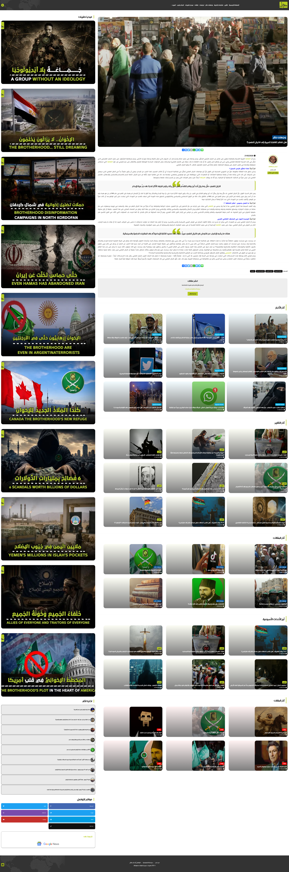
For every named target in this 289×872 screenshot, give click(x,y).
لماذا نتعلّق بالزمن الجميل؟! (239, 168)
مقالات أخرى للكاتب (273, 173)
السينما (252, 271)
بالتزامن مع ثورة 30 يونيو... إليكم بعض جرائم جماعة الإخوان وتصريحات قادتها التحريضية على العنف (68, 790)
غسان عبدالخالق (273, 166)
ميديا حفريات (189, 5)
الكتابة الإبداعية (260, 271)
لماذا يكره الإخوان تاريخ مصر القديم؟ (82, 710)
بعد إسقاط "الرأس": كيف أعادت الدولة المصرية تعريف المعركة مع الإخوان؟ (73, 760)
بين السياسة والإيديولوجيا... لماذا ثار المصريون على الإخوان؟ (77, 730)
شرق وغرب (180, 5)
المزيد (174, 5)
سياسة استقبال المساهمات (192, 289)
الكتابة (218, 225)
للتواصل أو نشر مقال (135, 862)
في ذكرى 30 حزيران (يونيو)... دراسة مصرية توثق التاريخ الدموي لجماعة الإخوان (72, 770)
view (285, 315)
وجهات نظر (209, 5)
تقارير (226, 5)
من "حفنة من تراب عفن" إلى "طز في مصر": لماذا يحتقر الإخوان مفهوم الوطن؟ (72, 720)
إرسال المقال (192, 294)
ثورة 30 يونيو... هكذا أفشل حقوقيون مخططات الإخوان (77, 780)
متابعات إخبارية (218, 5)
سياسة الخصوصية (148, 862)
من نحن (157, 862)
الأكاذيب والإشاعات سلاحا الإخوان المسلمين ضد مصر (78, 750)
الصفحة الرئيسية (234, 5)
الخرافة (202, 177)
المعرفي (228, 252)
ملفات (196, 5)
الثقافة (248, 158)
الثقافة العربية (278, 271)
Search (2, 5)
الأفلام (210, 206)
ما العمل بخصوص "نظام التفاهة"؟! (236, 203)
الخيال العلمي (269, 271)
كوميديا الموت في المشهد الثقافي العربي (233, 219)
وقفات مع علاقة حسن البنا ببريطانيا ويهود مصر (79, 740)
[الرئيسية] (283, 5)
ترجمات (202, 5)
